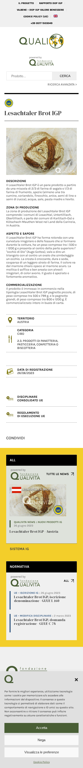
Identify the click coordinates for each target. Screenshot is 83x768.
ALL (66, 581)
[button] (76, 679)
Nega (41, 740)
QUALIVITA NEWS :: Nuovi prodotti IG (38, 522)
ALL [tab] (12, 460)
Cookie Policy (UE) (35, 16)
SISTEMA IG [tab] (19, 549)
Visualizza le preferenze (41, 752)
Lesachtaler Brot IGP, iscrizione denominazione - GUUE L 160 (40, 598)
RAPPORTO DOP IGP (50, 3)
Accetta (41, 728)
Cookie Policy (41, 762)
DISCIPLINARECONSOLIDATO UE (30, 398)
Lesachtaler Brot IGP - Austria (34, 531)
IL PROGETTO (26, 3)
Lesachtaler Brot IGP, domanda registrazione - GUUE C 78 (39, 621)
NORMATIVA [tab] (19, 566)
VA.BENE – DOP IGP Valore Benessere (40, 9)
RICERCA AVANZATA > (62, 84)
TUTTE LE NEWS (57, 474)
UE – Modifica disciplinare (32, 615)
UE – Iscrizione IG (26, 592)
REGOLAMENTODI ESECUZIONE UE (31, 414)
